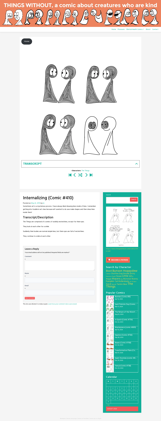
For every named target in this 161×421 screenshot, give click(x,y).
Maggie (109, 279)
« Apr (108, 405)
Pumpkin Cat (112, 281)
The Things (85, 170)
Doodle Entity (129, 273)
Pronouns (121, 29)
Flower (119, 276)
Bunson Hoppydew (125, 271)
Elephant (109, 276)
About (148, 29)
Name (27, 273)
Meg (121, 279)
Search (108, 195)
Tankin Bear (122, 284)
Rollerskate (124, 281)
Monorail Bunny (130, 278)
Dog (121, 273)
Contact (155, 29)
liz (43, 203)
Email (27, 286)
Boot (109, 271)
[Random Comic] (80, 175)
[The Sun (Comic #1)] (70, 175)
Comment (28, 256)
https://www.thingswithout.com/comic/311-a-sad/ (122, 250)
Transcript (32, 164)
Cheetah (108, 274)
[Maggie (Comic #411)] (86, 175)
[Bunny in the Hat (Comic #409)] (74, 175)
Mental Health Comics (134, 29)
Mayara (116, 279)
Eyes (113, 276)
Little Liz (127, 276)
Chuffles (115, 273)
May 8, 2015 (35, 203)
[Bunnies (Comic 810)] (91, 175)
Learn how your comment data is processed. (62, 304)
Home (114, 29)
